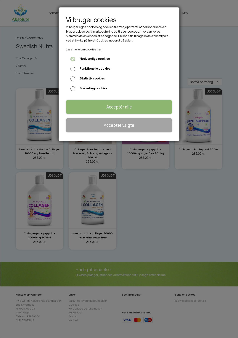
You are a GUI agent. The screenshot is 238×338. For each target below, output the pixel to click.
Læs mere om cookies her (84, 49)
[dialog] (119, 169)
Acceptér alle (119, 107)
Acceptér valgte (119, 125)
